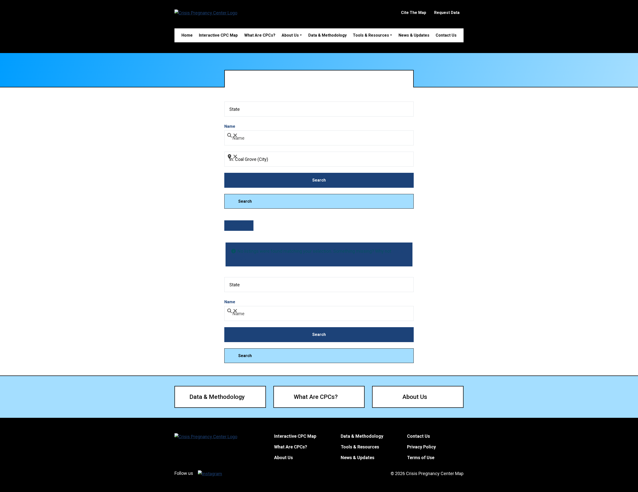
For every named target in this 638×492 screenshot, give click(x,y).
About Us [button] (290, 35)
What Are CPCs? (259, 35)
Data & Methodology (327, 35)
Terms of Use (420, 457)
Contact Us (446, 35)
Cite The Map (413, 12)
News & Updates (414, 35)
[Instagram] (210, 473)
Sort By (236, 225)
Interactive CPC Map (218, 35)
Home (187, 35)
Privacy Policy (421, 446)
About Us (414, 396)
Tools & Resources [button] (371, 35)
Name (229, 126)
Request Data (447, 12)
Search (325, 180)
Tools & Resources (360, 446)
